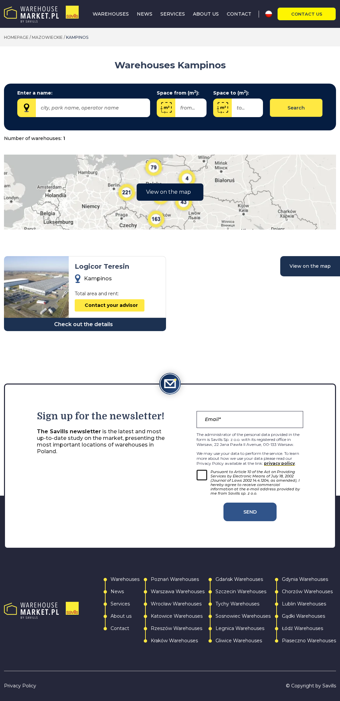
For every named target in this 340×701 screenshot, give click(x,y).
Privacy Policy (20, 686)
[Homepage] (41, 14)
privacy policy (279, 463)
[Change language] (271, 14)
